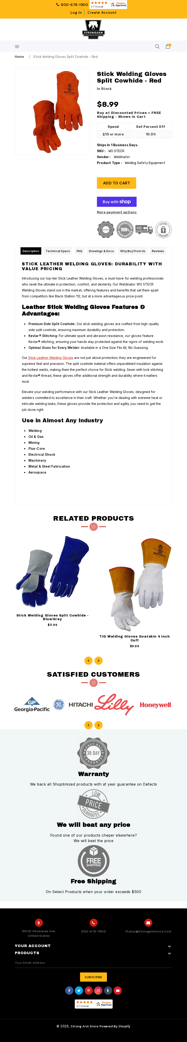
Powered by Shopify (114, 1026)
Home (19, 57)
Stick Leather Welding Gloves (50, 358)
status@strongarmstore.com (148, 931)
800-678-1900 (93, 931)
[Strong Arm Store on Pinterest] (88, 990)
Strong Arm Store (84, 1026)
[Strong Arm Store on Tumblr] (108, 990)
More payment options (117, 212)
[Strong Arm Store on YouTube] (118, 990)
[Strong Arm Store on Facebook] (69, 990)
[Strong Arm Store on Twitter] (79, 990)
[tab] (31, 251)
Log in (76, 12)
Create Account (102, 12)
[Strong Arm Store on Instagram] (98, 990)
